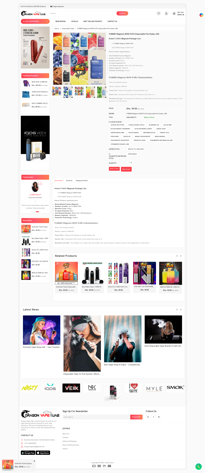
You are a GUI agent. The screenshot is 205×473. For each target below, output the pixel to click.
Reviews (69, 181)
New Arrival (61, 21)
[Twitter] (148, 417)
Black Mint (168, 125)
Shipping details (82, 181)
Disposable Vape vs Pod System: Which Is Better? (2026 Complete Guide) (97, 374)
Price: (111, 108)
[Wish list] (158, 13)
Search (65, 449)
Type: (111, 117)
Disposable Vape (68, 28)
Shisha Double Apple (136, 125)
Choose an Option (117, 125)
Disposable (132, 154)
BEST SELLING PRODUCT (93, 21)
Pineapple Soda (140, 140)
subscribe (136, 417)
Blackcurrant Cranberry (120, 129)
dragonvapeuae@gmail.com (34, 446)
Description (58, 181)
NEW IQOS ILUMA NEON (41, 82)
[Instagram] (159, 417)
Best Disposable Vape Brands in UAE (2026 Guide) (167, 346)
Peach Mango (134, 132)
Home (57, 28)
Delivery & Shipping (69, 441)
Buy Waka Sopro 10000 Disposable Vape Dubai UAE (101, 287)
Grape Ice (126, 136)
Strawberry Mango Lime (120, 144)
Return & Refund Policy (71, 445)
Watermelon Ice (149, 132)
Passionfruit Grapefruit (120, 140)
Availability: (132, 117)
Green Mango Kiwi (117, 132)
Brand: (112, 113)
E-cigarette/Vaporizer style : (117, 156)
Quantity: (113, 163)
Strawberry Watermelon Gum (161, 140)
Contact (65, 437)
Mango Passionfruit (142, 136)
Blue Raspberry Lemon (143, 129)
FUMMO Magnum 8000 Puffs (124, 43)
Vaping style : (114, 149)
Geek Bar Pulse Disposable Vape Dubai (46, 227)
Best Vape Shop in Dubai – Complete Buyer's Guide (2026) (130, 365)
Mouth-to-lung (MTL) (136, 149)
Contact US (112, 21)
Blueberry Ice (154, 125)
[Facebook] (154, 417)
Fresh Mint (115, 136)
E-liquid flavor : (115, 122)
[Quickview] (71, 274)
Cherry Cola (164, 132)
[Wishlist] (66, 274)
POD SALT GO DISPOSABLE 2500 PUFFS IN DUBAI (152, 287)
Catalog (74, 21)
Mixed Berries (160, 136)
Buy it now (126, 169)
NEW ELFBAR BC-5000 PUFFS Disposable (47, 273)
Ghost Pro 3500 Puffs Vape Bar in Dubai (47, 250)
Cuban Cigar (161, 129)
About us (66, 434)
